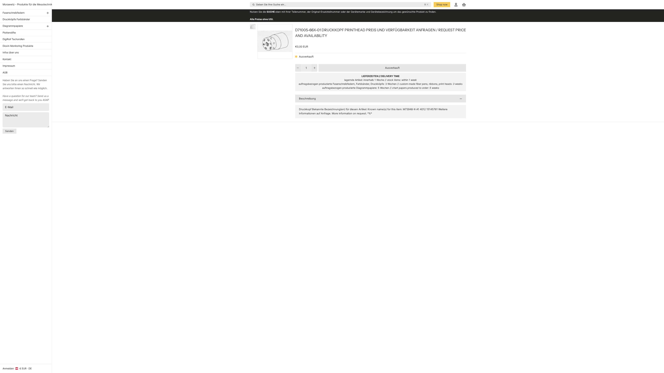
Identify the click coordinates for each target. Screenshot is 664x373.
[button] (392, 68)
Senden (9, 131)
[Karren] (464, 4)
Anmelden (8, 368)
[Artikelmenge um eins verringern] (298, 68)
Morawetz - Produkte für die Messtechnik (27, 4)
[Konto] (456, 4)
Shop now (442, 4)
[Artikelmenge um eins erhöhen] (314, 68)
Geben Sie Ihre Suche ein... (342, 4)
